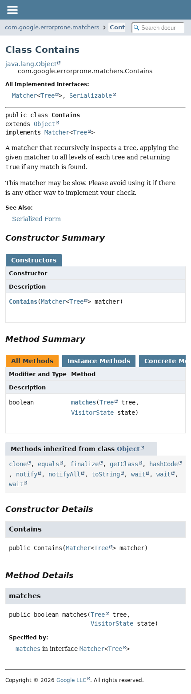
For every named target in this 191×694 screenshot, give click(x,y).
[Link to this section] (111, 237)
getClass (124, 464)
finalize (84, 464)
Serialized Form (36, 218)
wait (138, 474)
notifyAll (64, 474)
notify (26, 474)
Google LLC (71, 680)
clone (18, 464)
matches (83, 402)
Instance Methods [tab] (99, 361)
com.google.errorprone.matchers (52, 27)
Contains (124, 27)
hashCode (163, 464)
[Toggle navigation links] (12, 10)
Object (44, 123)
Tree (47, 95)
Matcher (24, 95)
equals (48, 464)
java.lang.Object (30, 63)
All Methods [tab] (32, 361)
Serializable (90, 95)
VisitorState (92, 412)
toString (106, 474)
